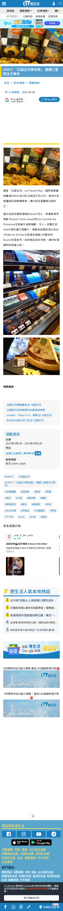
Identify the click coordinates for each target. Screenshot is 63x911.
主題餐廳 (11, 491)
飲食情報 (19, 83)
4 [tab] (34, 19)
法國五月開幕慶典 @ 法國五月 (23, 405)
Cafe (22, 516)
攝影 (44, 498)
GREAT (10, 476)
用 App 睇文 (50, 99)
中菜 (33, 516)
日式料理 (11, 510)
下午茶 (9, 516)
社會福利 (7, 862)
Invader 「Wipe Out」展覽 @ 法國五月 (29, 415)
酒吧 (44, 516)
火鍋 (19, 498)
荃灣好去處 (42, 853)
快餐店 (25, 510)
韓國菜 (36, 504)
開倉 (24, 849)
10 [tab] (34, 23)
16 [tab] (34, 27)
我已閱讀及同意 (31, 897)
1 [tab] (24, 19)
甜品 (24, 504)
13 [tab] (24, 27)
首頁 (6, 83)
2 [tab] (27, 19)
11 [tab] (37, 23)
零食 (53, 510)
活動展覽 (7, 849)
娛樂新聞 (40, 16)
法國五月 (25, 476)
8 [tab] (27, 23)
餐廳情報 (34, 83)
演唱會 (10, 11)
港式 (8, 498)
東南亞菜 (11, 504)
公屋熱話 (28, 16)
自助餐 (25, 491)
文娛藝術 (40, 510)
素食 (37, 491)
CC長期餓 (14, 92)
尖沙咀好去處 (37, 849)
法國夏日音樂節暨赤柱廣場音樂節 (25, 410)
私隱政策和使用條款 (37, 888)
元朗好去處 (27, 853)
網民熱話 (7, 872)
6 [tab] (40, 19)
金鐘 (37, 453)
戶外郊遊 (43, 858)
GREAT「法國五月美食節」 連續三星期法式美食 (30, 484)
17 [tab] (37, 27)
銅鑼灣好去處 (10, 853)
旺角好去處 (8, 858)
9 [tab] (30, 23)
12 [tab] (40, 23)
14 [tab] (27, 27)
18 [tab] (40, 27)
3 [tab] (30, 19)
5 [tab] (37, 19)
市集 (17, 849)
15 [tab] (30, 27)
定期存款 (53, 16)
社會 (20, 858)
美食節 (31, 498)
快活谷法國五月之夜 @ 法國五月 (25, 420)
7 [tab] (24, 23)
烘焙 (48, 504)
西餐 (48, 491)
